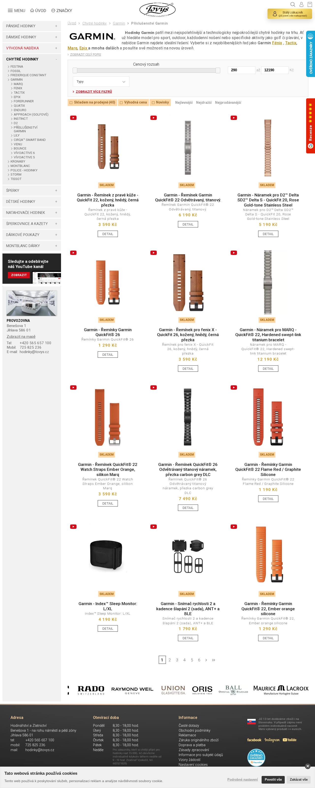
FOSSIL (16, 71)
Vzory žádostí (189, 760)
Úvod (72, 23)
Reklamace (187, 735)
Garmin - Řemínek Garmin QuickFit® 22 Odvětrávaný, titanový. (188, 197)
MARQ (18, 84)
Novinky (162, 102)
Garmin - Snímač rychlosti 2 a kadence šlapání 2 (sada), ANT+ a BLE (188, 608)
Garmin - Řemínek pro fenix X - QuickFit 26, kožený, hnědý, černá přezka (188, 334)
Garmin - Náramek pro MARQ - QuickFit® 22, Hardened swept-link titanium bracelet (268, 334)
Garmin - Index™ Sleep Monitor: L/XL (108, 606)
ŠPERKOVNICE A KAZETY (27, 224)
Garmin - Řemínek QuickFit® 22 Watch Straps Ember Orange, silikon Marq (107, 469)
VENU (18, 144)
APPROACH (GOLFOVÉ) (31, 114)
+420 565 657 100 (29, 343)
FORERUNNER (24, 101)
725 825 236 (24, 347)
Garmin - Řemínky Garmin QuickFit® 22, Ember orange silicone (268, 608)
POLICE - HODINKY (24, 170)
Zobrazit (19, 275)
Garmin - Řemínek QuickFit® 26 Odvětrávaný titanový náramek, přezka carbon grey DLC (188, 469)
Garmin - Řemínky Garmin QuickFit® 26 (108, 332)
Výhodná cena (135, 102)
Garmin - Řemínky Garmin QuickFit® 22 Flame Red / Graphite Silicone (268, 469)
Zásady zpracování (194, 750)
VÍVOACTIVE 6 (24, 153)
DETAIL (107, 234)
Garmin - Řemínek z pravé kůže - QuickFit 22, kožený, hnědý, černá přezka (108, 200)
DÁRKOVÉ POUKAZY (22, 235)
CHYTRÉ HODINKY (22, 59)
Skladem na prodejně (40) (94, 102)
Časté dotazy (189, 726)
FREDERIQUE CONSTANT (28, 75)
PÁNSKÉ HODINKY (20, 26)
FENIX (18, 88)
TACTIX (19, 92)
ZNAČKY (64, 10)
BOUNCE (20, 148)
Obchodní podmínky (194, 731)
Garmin (119, 23)
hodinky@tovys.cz (28, 352)
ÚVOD (40, 10)
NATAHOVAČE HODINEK (25, 212)
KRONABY (18, 161)
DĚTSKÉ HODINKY (20, 201)
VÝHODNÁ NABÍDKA (22, 48)
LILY (16, 135)
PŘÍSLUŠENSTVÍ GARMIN (25, 129)
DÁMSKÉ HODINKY (21, 37)
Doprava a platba (192, 745)
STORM (16, 174)
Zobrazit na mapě (21, 336)
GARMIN (16, 79)
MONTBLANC (20, 166)
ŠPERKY (12, 190)
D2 (16, 123)
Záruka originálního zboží (199, 740)
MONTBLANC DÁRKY (23, 246)
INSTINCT (21, 118)
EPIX (17, 97)
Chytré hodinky (94, 23)
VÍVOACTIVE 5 (24, 157)
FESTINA (17, 66)
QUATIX (19, 105)
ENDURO (20, 110)
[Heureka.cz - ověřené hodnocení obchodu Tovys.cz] (256, 757)
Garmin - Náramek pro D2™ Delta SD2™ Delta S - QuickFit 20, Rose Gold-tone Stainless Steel (268, 200)
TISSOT (16, 179)
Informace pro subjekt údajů (201, 755)
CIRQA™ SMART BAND (30, 140)
